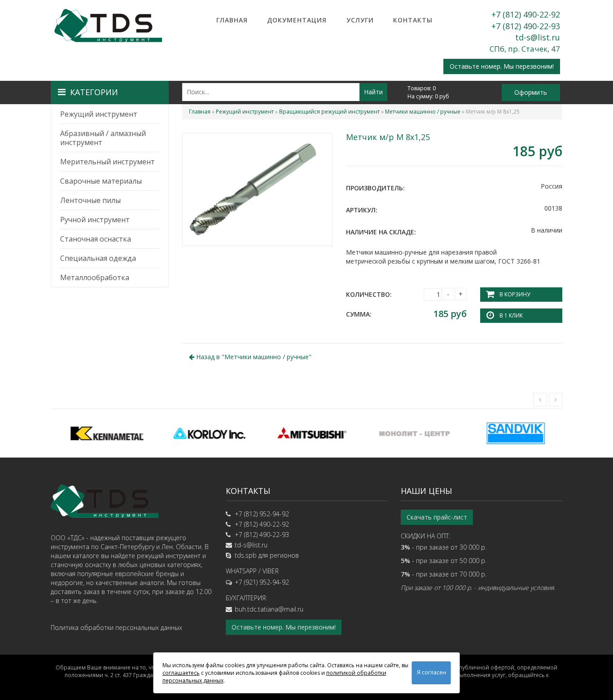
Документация (297, 20)
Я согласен (431, 672)
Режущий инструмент (98, 114)
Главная (232, 20)
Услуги (360, 20)
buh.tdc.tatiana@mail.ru (269, 609)
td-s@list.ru (537, 37)
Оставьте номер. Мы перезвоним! (502, 66)
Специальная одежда (98, 258)
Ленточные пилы (90, 200)
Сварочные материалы (101, 181)
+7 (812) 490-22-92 (525, 14)
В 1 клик (511, 315)
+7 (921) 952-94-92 (262, 582)
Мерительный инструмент (107, 162)
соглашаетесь (181, 673)
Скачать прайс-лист (437, 517)
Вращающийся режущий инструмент (329, 111)
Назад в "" (252, 356)
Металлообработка (94, 277)
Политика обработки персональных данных (116, 627)
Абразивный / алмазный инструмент (103, 137)
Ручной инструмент (95, 220)
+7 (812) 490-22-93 (525, 26)
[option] (102, 433)
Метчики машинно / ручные (422, 111)
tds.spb (246, 555)
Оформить (530, 92)
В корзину (514, 294)
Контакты (413, 20)
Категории (94, 92)
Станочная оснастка (95, 239)
